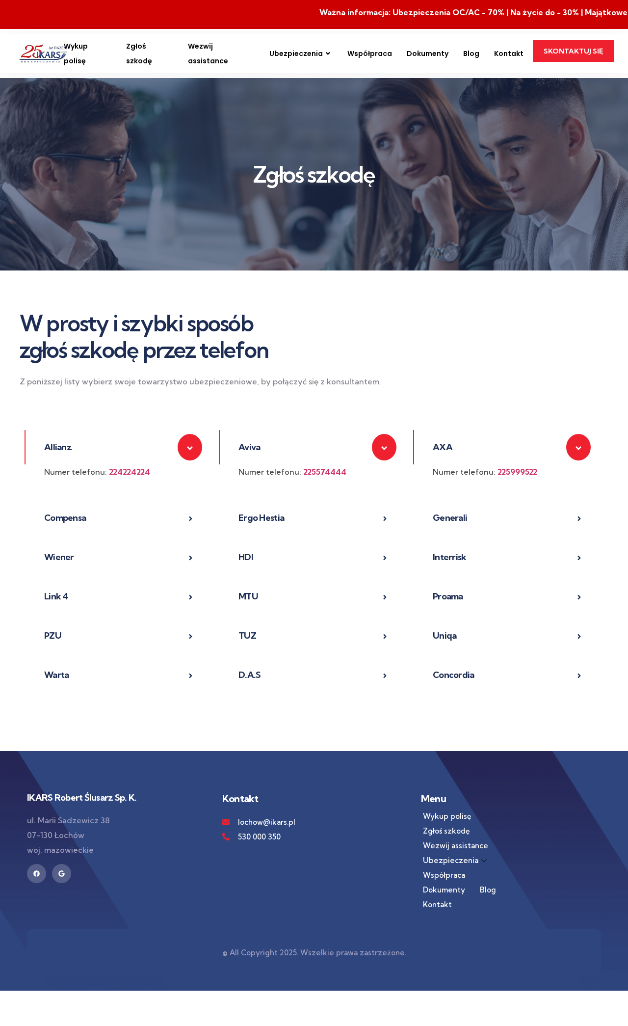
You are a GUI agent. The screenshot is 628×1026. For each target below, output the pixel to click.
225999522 (517, 472)
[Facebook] (36, 873)
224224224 (129, 472)
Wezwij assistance (208, 53)
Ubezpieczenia (296, 53)
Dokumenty (427, 53)
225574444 (324, 472)
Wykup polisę (76, 53)
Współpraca (369, 53)
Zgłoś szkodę (139, 53)
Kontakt (508, 53)
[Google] (61, 873)
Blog (471, 53)
